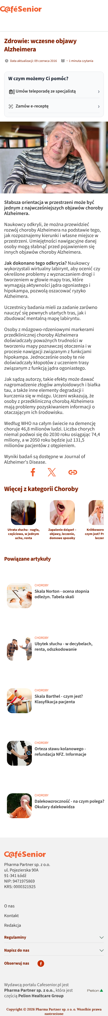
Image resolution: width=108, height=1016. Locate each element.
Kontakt (11, 916)
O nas (9, 906)
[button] (33, 472)
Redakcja (12, 925)
